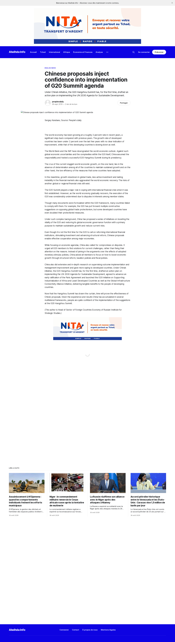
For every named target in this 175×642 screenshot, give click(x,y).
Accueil (33, 52)
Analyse (99, 52)
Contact (75, 630)
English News (50, 68)
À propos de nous (90, 630)
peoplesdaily (58, 101)
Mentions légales (108, 630)
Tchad (43, 52)
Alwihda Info (17, 52)
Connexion (64, 630)
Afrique (66, 52)
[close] (172, 3)
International (54, 52)
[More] (107, 52)
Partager (124, 103)
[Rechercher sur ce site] (133, 52)
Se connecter (144, 52)
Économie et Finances (82, 52)
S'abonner (159, 52)
